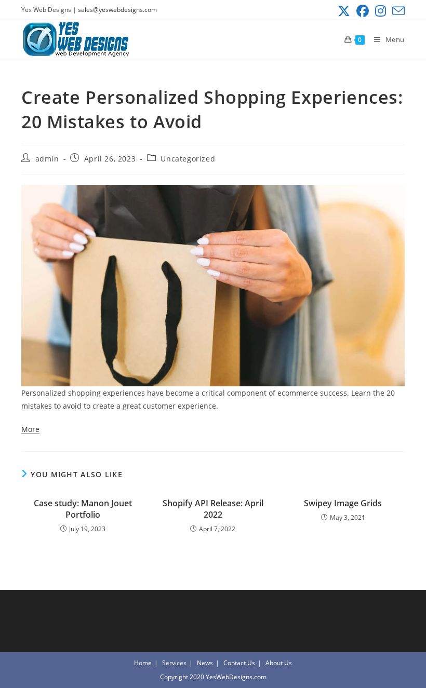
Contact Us (239, 662)
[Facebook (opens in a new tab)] (362, 11)
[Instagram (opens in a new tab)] (380, 11)
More (30, 429)
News (205, 662)
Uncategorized (188, 159)
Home (143, 662)
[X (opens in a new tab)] (344, 11)
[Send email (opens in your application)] (397, 11)
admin (47, 159)
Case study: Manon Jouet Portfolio (83, 508)
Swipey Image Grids (343, 503)
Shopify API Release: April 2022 (213, 508)
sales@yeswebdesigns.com (117, 9)
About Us (278, 662)
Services (174, 662)
